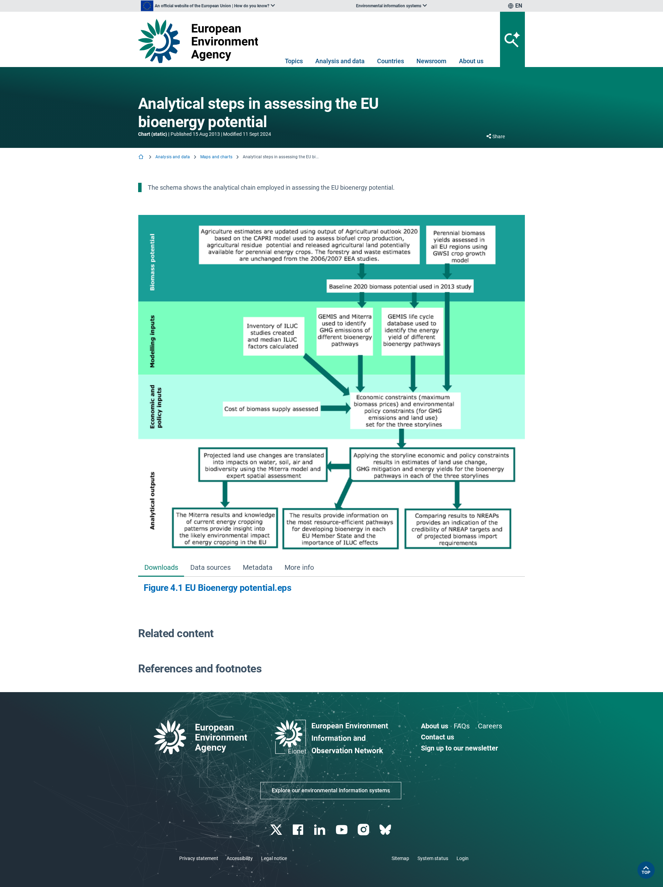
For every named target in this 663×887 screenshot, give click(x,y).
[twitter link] (277, 830)
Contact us (437, 737)
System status (432, 858)
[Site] (200, 41)
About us (471, 61)
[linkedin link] (320, 830)
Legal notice (274, 858)
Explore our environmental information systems (331, 790)
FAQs (462, 726)
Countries (390, 61)
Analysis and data (340, 61)
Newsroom (431, 61)
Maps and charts (216, 156)
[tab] (161, 568)
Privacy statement (198, 858)
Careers (490, 726)
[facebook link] (299, 830)
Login (463, 858)
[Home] (141, 157)
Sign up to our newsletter (459, 748)
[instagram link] (364, 830)
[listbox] (208, 6)
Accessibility (240, 858)
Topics (294, 61)
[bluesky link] (386, 830)
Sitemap (400, 858)
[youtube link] (342, 830)
